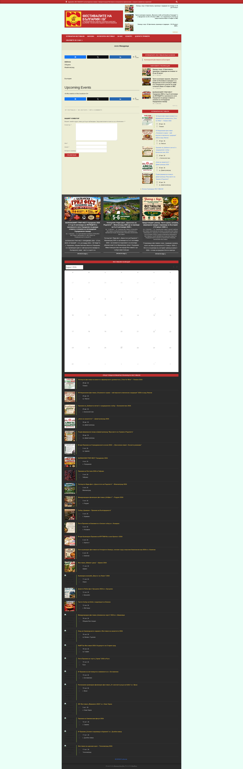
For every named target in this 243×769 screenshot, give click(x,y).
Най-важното (81, 235)
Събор (154, 236)
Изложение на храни (85, 234)
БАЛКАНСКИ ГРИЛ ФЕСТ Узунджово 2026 (93, 458)
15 (154, 315)
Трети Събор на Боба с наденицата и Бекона (94, 602)
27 (121, 347)
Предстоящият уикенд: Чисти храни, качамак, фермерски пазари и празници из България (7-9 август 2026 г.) (160, 225)
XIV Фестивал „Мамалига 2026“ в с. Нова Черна (95, 704)
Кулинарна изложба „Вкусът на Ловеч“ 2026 (94, 576)
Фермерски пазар (110, 232)
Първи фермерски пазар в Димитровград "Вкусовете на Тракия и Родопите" (165, 177)
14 (138, 315)
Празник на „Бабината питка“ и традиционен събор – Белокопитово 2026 (166, 150)
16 (170, 315)
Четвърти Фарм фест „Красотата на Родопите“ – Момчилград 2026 (102, 484)
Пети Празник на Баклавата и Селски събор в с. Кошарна (98, 523)
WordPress (134, 766)
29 (154, 348)
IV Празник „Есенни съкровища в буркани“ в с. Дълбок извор (100, 732)
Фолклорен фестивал (160, 239)
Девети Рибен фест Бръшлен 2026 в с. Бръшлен (95, 589)
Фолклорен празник (123, 232)
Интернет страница (70, 150)
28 (138, 348)
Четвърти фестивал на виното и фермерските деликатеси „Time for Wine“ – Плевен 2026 (166, 118)
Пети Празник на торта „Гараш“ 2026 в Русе (94, 659)
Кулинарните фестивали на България (157, 60)
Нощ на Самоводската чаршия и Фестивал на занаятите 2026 (100, 631)
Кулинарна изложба (120, 231)
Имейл (67, 147)
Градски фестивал (124, 229)
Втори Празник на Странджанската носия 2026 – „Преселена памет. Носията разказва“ (110, 445)
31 (138, 283)
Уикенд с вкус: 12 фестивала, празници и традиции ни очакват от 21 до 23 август (165, 71)
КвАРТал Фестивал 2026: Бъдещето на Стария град (97, 645)
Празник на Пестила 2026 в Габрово (91, 471)
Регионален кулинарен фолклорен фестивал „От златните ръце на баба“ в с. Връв (107, 685)
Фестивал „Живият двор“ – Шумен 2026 (92, 563)
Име (66, 143)
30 (170, 348)
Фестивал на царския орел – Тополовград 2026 (95, 746)
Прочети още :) (82, 254)
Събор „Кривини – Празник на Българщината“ (94, 510)
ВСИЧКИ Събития (121, 759)
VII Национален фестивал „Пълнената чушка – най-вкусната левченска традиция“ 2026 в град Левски (115, 393)
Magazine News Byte (119, 766)
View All (175, 32)
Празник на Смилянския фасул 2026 (91, 718)
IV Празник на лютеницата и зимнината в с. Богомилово (98, 672)
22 (154, 332)
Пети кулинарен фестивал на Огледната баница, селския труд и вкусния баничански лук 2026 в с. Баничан (116, 550)
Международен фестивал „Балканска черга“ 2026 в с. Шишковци (101, 615)
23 (170, 332)
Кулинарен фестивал (171, 231)
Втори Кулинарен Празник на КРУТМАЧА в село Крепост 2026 (100, 536)
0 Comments (97, 110)
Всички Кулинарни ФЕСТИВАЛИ (152, 189)
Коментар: (68, 125)
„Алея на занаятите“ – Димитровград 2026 (93, 419)
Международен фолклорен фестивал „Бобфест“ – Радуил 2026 (100, 497)
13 (121, 315)
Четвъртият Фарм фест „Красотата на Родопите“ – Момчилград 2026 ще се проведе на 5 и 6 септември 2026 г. (121, 225)
